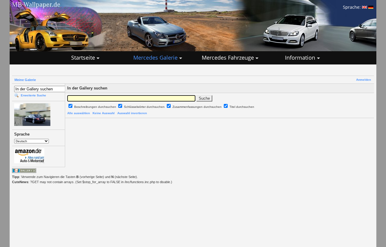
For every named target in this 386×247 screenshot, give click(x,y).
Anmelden (363, 79)
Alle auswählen (78, 113)
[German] (370, 7)
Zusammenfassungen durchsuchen (197, 106)
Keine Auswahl (104, 113)
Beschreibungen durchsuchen (95, 106)
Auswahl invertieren (132, 113)
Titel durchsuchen (241, 106)
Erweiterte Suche (33, 95)
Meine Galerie (25, 80)
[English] (364, 7)
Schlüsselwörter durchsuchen (145, 106)
